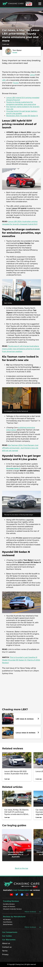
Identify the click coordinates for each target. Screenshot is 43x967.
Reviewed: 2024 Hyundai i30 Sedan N (22, 116)
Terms (4, 951)
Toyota (16, 83)
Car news (11, 27)
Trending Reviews (11, 901)
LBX (4, 80)
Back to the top (21, 868)
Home (4, 27)
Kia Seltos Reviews (9, 904)
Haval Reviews (7, 922)
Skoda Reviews (7, 924)
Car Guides (7, 936)
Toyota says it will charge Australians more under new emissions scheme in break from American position (21, 348)
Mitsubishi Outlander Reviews (12, 909)
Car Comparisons (9, 932)
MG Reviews (7, 919)
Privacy (5, 954)
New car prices (20, 27)
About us (6, 943)
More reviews (30, 912)
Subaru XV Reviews (9, 906)
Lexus (32, 75)
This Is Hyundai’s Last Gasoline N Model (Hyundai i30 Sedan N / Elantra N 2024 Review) (21, 660)
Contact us (6, 947)
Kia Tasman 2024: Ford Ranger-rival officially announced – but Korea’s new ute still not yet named (20, 448)
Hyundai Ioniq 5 (13, 468)
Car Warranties (9, 940)
